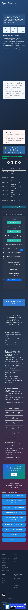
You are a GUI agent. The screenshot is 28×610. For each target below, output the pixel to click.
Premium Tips (14, 539)
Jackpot (4, 562)
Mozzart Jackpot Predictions (14, 512)
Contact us (17, 560)
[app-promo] (15, 606)
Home (3, 557)
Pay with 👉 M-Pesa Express (14, 279)
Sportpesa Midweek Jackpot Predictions (14, 501)
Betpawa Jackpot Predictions (14, 529)
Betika (15, 580)
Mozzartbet (17, 582)
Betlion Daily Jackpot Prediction (14, 524)
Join (14, 474)
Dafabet (16, 585)
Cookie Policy (5, 570)
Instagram (4, 582)
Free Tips (14, 534)
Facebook (4, 580)
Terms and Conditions (4, 565)
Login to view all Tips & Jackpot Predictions (14, 207)
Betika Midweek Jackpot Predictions (14, 507)
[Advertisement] (14, 65)
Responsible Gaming (5, 568)
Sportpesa (17, 578)
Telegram (4, 577)
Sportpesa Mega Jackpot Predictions (14, 495)
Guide (15, 562)
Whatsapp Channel (6, 578)
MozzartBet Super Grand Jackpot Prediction (14, 518)
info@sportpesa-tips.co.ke (18, 557)
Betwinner (16, 587)
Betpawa (16, 583)
